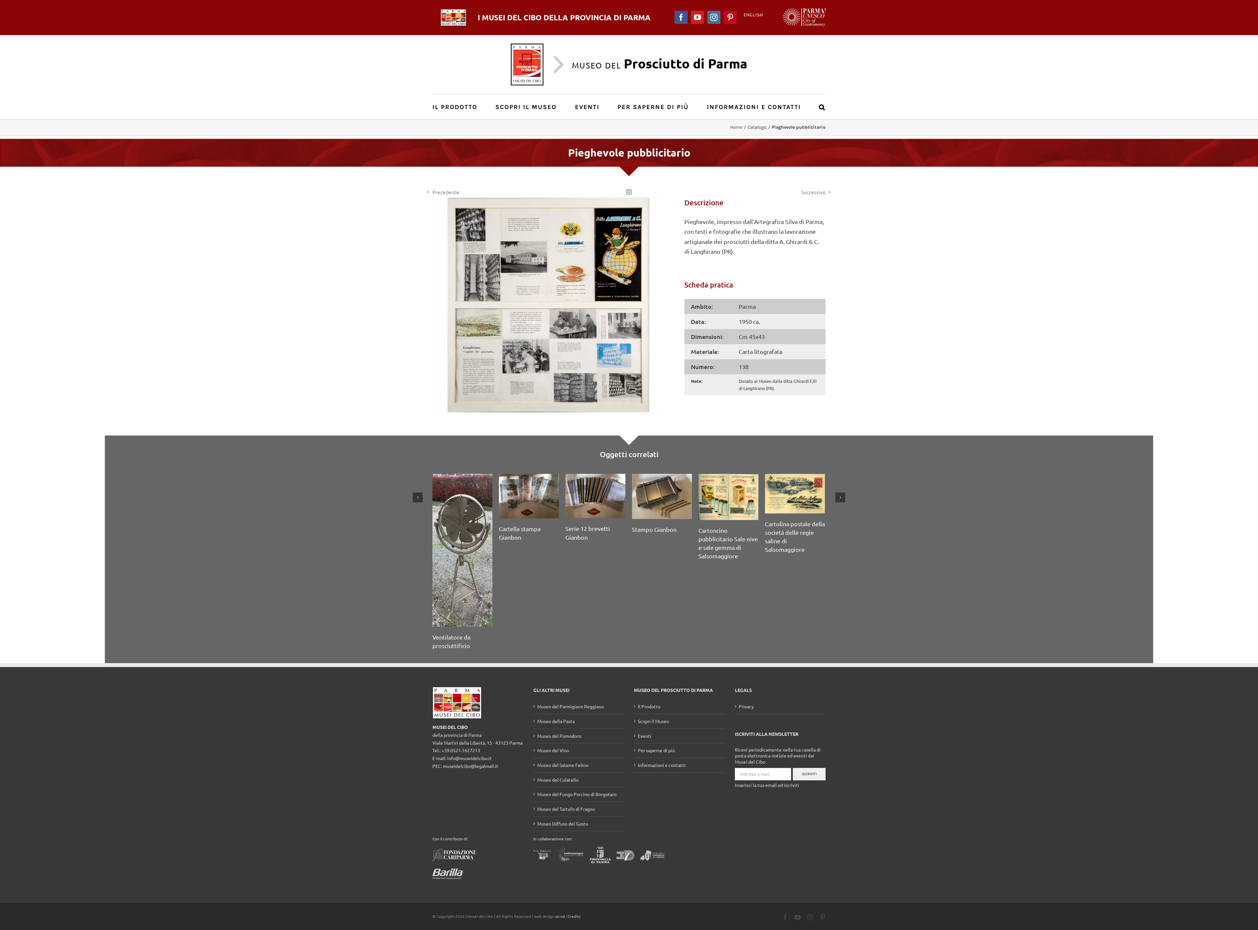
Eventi (644, 707)
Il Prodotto (649, 677)
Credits (574, 887)
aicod (560, 887)
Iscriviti (809, 745)
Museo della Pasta (556, 692)
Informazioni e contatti (662, 736)
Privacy (746, 677)
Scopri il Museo (653, 692)
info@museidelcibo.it (469, 729)
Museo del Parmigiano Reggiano (570, 677)
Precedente (445, 191)
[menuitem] (458, 106)
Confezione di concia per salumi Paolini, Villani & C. (526, 573)
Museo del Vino (553, 721)
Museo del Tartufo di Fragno (566, 780)
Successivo (813, 191)
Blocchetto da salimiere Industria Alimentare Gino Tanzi (661, 608)
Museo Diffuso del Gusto (562, 794)
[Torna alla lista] (629, 191)
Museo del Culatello (558, 750)
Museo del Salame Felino (562, 736)
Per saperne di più (656, 721)
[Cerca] (822, 106)
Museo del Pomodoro (559, 707)
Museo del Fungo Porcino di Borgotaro (577, 765)
